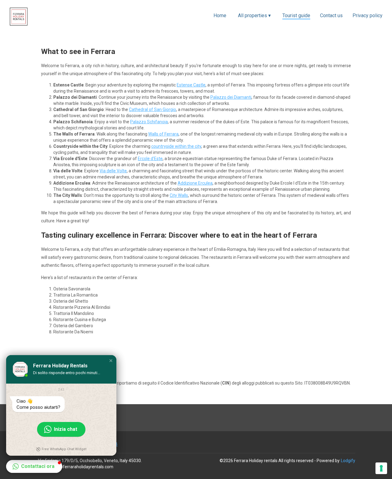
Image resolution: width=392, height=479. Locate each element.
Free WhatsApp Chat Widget (64, 449)
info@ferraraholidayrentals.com (82, 466)
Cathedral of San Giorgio (152, 109)
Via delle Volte (113, 170)
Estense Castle (191, 84)
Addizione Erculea (195, 183)
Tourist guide (296, 15)
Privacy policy (367, 15)
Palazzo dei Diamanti (230, 97)
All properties (254, 15)
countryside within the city (176, 146)
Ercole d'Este (150, 158)
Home (219, 15)
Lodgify (348, 460)
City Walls (179, 195)
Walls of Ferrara (163, 134)
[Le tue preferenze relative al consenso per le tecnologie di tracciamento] (381, 468)
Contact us (331, 15)
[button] (111, 361)
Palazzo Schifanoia (149, 121)
